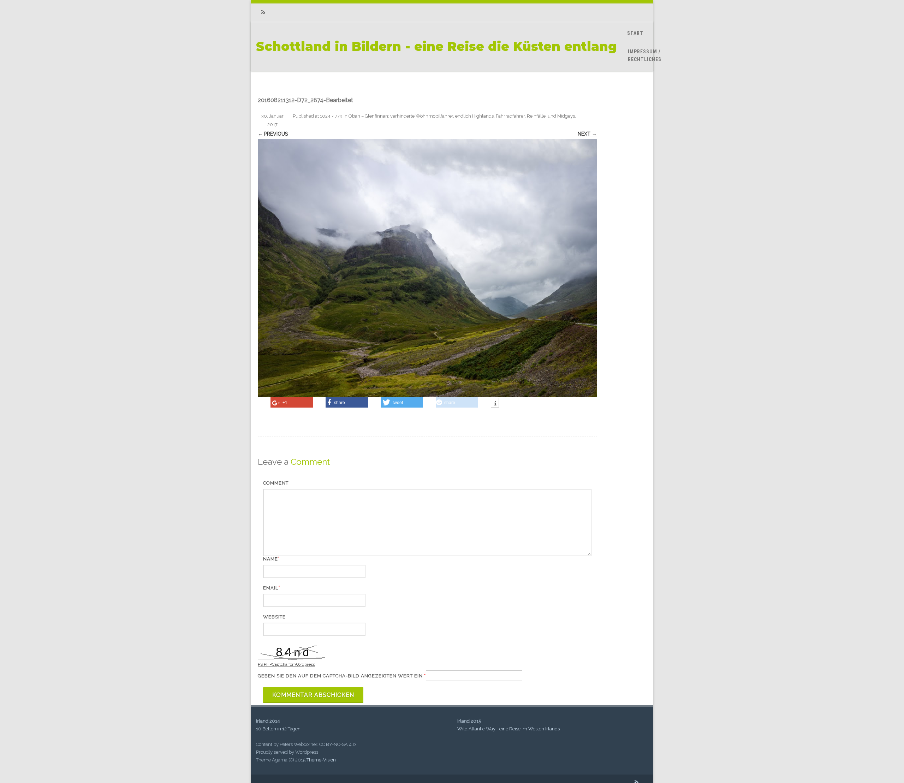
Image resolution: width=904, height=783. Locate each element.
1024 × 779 (331, 116)
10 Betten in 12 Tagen (278, 728)
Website (274, 617)
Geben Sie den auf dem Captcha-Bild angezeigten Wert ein (342, 676)
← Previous (273, 134)
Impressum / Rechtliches (644, 55)
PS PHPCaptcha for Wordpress (286, 664)
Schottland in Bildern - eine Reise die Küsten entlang (436, 46)
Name (270, 559)
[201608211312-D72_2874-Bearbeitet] (427, 268)
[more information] (495, 403)
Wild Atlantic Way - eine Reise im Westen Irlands (508, 728)
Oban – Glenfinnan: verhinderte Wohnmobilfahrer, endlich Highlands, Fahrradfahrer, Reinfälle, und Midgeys (462, 116)
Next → (587, 134)
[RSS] (263, 13)
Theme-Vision (321, 760)
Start (635, 33)
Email (270, 588)
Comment (276, 483)
